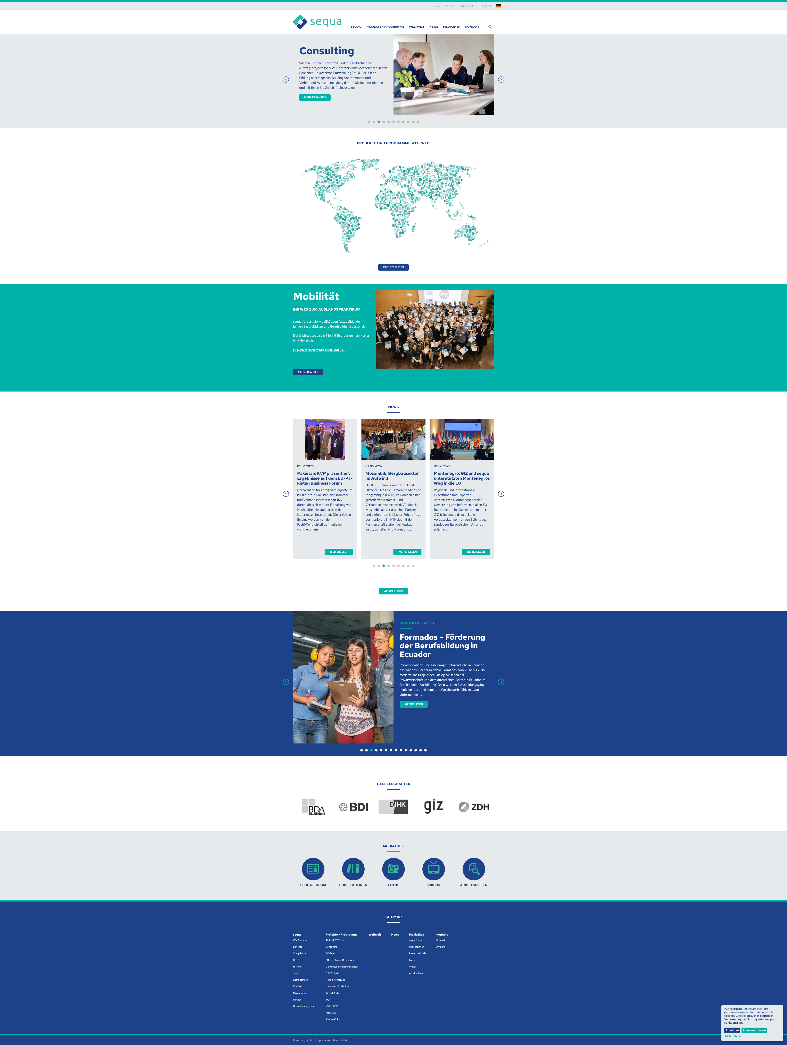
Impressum (323, 1040)
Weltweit (416, 26)
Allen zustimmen (754, 1030)
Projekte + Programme (385, 26)
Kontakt (450, 6)
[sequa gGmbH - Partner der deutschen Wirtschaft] (317, 14)
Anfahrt (486, 6)
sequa (356, 26)
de (498, 6)
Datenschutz (339, 1040)
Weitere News (393, 591)
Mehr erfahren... (735, 1036)
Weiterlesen (339, 551)
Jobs (436, 6)
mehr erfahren (417, 87)
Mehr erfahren (308, 372)
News (433, 26)
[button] (501, 79)
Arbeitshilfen (468, 6)
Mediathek (451, 26)
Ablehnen (732, 1030)
